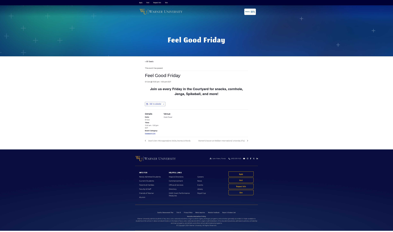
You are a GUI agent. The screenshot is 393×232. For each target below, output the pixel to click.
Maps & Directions (176, 177)
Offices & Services (176, 185)
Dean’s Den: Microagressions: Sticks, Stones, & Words (169, 141)
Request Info (157, 3)
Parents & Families (146, 185)
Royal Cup (201, 193)
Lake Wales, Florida (219, 158)
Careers (200, 177)
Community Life (150, 133)
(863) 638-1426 (236, 158)
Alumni (142, 197)
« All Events (149, 61)
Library (200, 189)
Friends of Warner (146, 193)
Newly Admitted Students (150, 177)
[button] (250, 12)
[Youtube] (244, 159)
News (199, 181)
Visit (147, 3)
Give (166, 3)
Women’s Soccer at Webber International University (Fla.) (221, 141)
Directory (173, 189)
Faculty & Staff (145, 189)
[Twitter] (254, 159)
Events (200, 185)
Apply (140, 3)
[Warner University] (161, 11)
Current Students (146, 181)
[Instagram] (247, 159)
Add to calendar (155, 104)
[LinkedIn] (257, 159)
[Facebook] (250, 159)
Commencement (176, 181)
